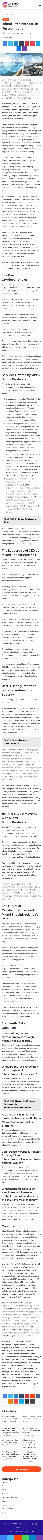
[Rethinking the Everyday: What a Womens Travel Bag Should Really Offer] (31, 1444)
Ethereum (5, 1501)
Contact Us (30, 1531)
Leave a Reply (21, 1469)
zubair (7, 33)
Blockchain (5, 1493)
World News (19, 1531)
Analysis (5, 1486)
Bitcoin (12, 14)
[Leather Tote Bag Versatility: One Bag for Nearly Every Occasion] (11, 1420)
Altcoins (5, 1482)
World (6, 19)
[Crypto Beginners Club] (11, 5)
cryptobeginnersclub (9, 1497)
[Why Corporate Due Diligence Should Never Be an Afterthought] (11, 1444)
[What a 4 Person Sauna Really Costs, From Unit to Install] (31, 1420)
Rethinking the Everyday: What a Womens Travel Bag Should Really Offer (30, 1455)
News (4, 1505)
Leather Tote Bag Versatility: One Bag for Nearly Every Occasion (10, 1430)
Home (6, 14)
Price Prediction (7, 1509)
